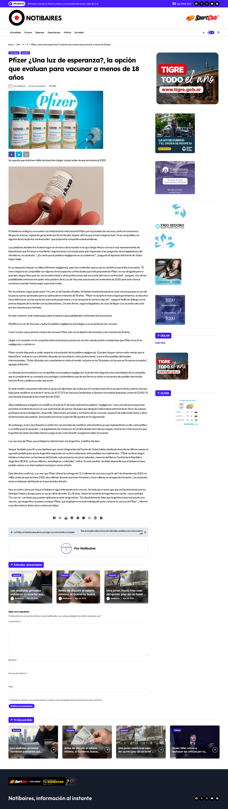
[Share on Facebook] (11, 155)
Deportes (39, 32)
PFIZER (53, 86)
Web (10, 686)
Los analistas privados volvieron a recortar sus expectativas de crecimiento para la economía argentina (29, 596)
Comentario (14, 621)
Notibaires (88, 548)
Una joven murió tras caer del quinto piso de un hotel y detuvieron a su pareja (125, 594)
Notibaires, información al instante (50, 798)
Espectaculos (54, 32)
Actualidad (15, 32)
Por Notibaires (19, 86)
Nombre (13, 660)
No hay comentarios (37, 86)
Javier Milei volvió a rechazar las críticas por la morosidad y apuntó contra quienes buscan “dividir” (189, 753)
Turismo (28, 32)
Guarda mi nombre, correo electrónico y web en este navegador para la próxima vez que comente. (56, 700)
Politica (67, 32)
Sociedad (79, 32)
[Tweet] (19, 155)
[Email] (26, 155)
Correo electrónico (18, 673)
